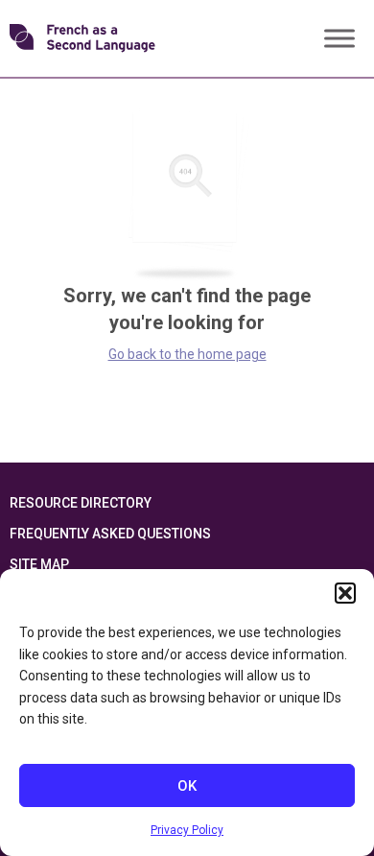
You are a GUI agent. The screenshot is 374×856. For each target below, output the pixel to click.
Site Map (39, 564)
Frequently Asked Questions (110, 533)
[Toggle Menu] (339, 38)
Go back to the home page (187, 354)
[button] (345, 593)
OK (187, 786)
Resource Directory (81, 503)
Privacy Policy (187, 830)
